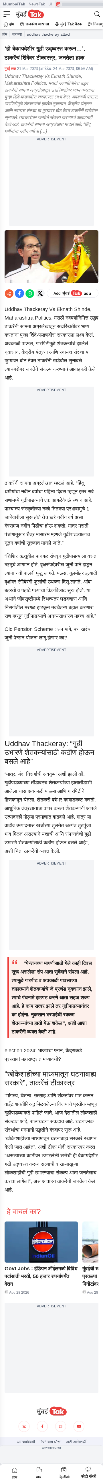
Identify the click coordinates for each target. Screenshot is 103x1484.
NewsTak (37, 4)
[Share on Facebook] (19, 293)
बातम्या (17, 34)
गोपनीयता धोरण (50, 1441)
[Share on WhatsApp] (29, 293)
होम (4, 34)
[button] (41, 1242)
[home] (51, 1411)
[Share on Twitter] (40, 293)
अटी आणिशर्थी (76, 1441)
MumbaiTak (14, 4)
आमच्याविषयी (26, 1441)
